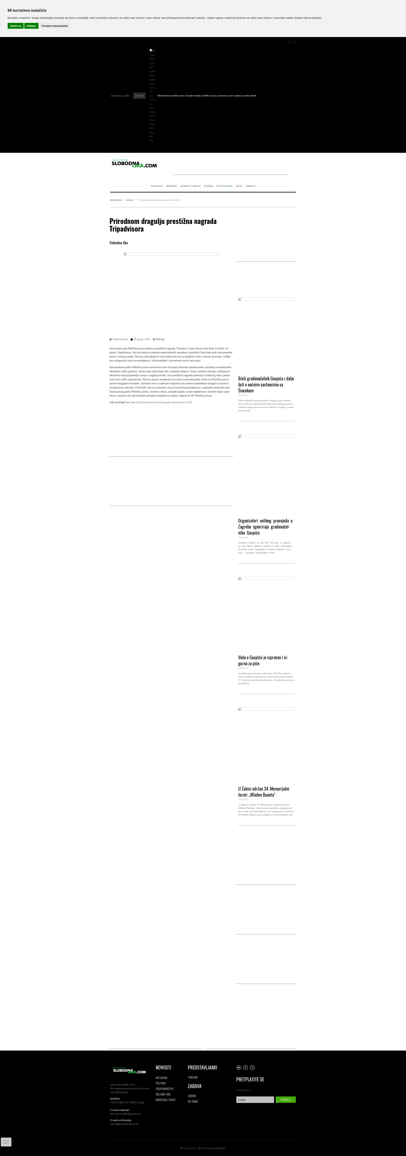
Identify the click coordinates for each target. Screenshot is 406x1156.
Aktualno (129, 200)
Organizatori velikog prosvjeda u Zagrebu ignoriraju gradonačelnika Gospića (266, 526)
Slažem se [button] (15, 25)
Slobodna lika (115, 200)
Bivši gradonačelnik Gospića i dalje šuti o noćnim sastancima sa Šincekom (266, 384)
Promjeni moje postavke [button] (55, 25)
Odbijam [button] (31, 25)
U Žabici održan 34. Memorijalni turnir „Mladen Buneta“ (263, 791)
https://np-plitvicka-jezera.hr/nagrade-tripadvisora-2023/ (161, 402)
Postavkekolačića (6, 1142)
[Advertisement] (231, 167)
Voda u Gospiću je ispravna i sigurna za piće (263, 660)
